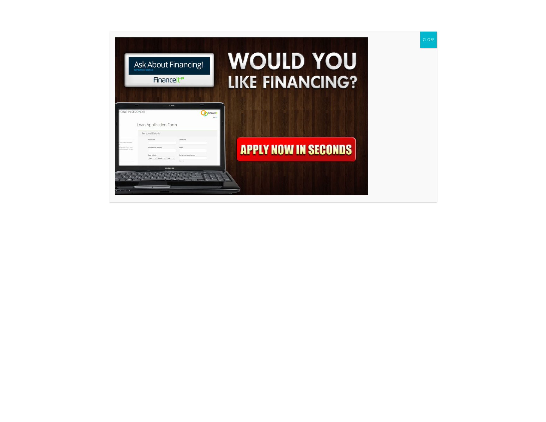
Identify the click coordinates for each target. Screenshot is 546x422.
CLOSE (428, 39)
